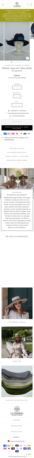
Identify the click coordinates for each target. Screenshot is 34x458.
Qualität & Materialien (16, 400)
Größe (17, 84)
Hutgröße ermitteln (16, 152)
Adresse (16, 420)
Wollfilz (17, 96)
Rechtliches (16, 431)
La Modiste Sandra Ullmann (16, 65)
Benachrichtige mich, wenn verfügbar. (17, 127)
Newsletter (16, 426)
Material (17, 92)
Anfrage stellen (17, 148)
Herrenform (17, 105)
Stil (17, 101)
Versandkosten (22, 77)
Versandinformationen (17, 160)
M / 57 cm (17, 87)
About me (17, 361)
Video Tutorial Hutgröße (17, 156)
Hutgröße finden (17, 322)
